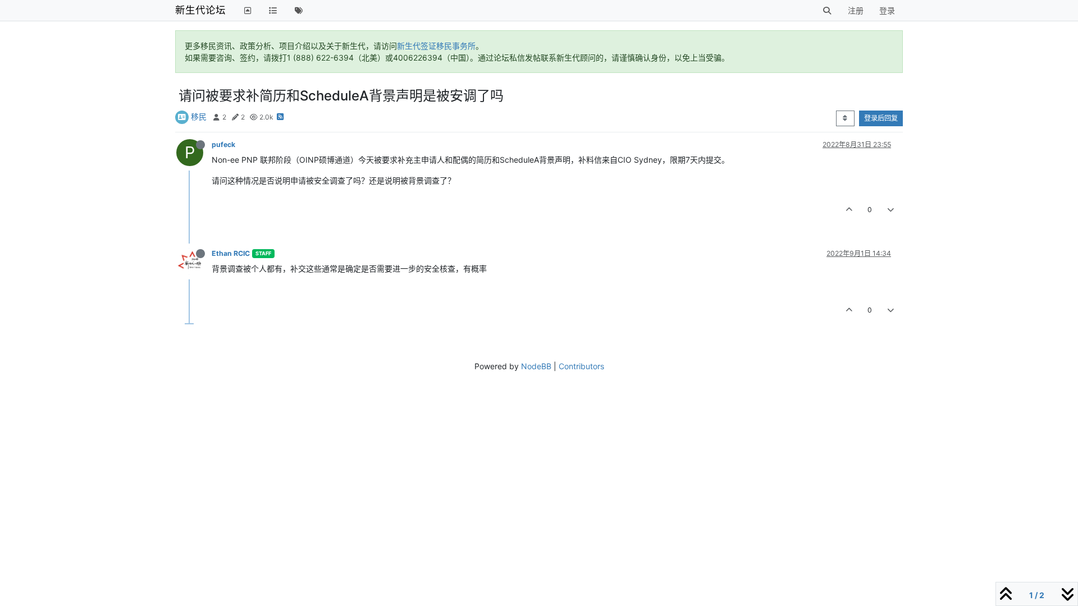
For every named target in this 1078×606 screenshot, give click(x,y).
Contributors (581, 366)
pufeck (223, 144)
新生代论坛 (200, 10)
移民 (199, 116)
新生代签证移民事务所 (436, 45)
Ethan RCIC (231, 253)
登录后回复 (881, 118)
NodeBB (536, 366)
